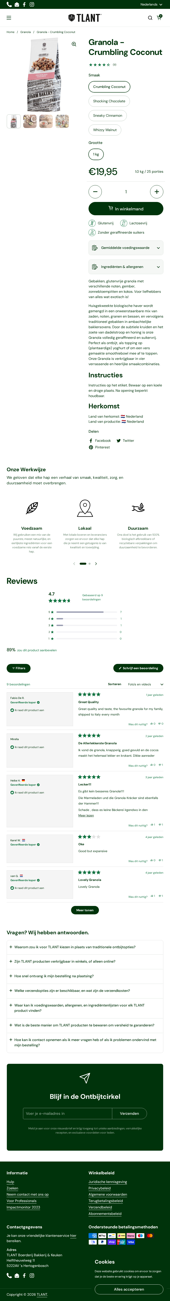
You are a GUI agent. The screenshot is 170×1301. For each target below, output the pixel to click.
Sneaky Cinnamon (107, 115)
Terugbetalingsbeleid (106, 1200)
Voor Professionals (22, 1200)
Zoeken (12, 1188)
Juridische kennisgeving (108, 1181)
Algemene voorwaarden (108, 1194)
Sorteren (115, 684)
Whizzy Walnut (105, 130)
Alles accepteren (129, 1289)
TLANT (42, 1294)
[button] (150, 17)
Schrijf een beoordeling (142, 669)
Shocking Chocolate (109, 101)
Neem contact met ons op (28, 1194)
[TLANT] (85, 18)
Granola (25, 32)
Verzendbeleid (100, 1207)
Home (10, 32)
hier (73, 1235)
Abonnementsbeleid (105, 1213)
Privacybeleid (100, 1188)
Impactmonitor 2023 (23, 1207)
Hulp (10, 1181)
